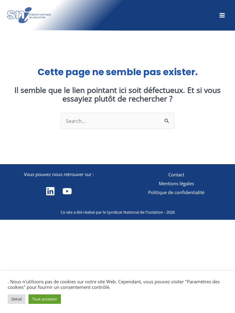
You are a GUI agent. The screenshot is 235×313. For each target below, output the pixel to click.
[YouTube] (67, 191)
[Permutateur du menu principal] (222, 15)
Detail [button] (16, 299)
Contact (176, 174)
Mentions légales (176, 183)
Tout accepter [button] (44, 299)
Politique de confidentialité (176, 192)
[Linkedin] (50, 191)
